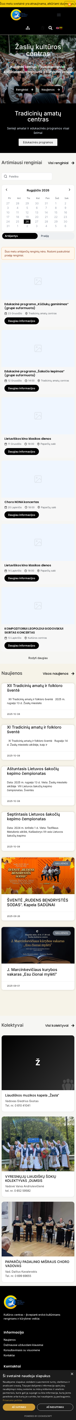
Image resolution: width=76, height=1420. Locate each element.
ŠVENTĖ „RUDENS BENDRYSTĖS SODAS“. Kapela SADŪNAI (37, 902)
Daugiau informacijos (21, 320)
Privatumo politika (12, 1400)
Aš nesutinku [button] (55, 1407)
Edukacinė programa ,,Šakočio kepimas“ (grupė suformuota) (34, 373)
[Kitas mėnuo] (69, 190)
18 (17, 217)
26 (27, 221)
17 (7, 217)
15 (55, 212)
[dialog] (38, 1395)
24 (8, 221)
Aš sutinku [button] (19, 1407)
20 (36, 217)
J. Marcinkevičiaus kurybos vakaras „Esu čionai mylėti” (32, 972)
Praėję (45, 235)
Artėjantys (11, 235)
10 (7, 212)
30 (37, 203)
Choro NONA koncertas (21, 502)
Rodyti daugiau (38, 658)
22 (56, 217)
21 (46, 217)
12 (27, 212)
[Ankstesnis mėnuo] (6, 190)
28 (17, 203)
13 (36, 212)
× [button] (71, 1374)
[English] (57, 28)
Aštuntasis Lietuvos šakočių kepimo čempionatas (33, 771)
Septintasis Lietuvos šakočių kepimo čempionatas (33, 816)
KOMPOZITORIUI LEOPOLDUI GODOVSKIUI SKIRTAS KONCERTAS (33, 630)
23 (65, 217)
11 (17, 212)
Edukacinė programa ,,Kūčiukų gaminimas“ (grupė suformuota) (36, 306)
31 (46, 203)
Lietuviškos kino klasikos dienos (27, 439)
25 (17, 221)
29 (27, 203)
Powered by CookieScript (38, 1416)
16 (65, 212)
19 (27, 217)
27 (8, 203)
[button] (58, 15)
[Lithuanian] (61, 28)
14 (46, 212)
